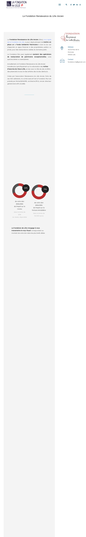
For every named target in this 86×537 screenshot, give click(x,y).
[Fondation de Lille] (16, 5)
